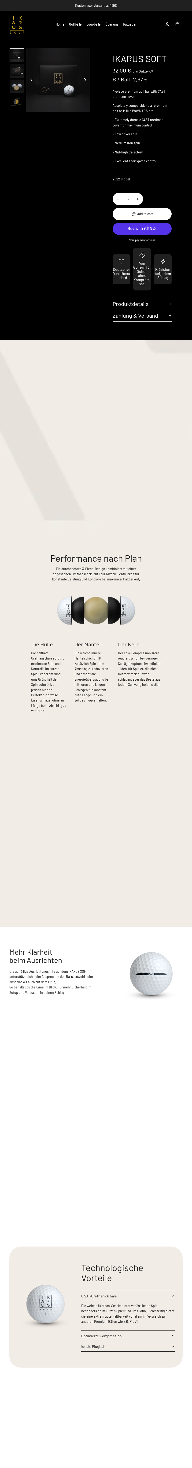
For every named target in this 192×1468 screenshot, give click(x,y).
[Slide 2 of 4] (16, 71)
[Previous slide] (30, 80)
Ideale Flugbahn (94, 1346)
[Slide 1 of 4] (16, 55)
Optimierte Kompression (101, 1336)
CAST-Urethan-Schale (99, 1296)
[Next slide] (86, 80)
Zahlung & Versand (135, 315)
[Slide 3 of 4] (16, 86)
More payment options (142, 240)
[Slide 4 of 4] (16, 101)
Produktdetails (131, 303)
